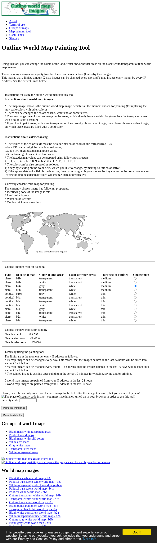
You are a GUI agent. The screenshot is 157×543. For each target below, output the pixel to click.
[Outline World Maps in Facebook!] (27, 458)
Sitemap (14, 38)
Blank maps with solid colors (26, 438)
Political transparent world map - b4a (31, 488)
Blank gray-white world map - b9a (30, 522)
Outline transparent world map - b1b (31, 502)
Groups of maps (19, 28)
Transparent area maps (22, 448)
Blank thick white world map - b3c (30, 478)
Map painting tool (20, 31)
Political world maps (21, 435)
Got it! (136, 532)
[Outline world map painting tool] (56, 462)
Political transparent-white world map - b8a (35, 481)
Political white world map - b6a (28, 492)
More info (89, 538)
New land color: (15, 334)
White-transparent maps (23, 452)
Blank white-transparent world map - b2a (34, 512)
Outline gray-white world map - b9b (31, 519)
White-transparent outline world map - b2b (35, 516)
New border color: (16, 342)
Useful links (16, 34)
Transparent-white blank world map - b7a (34, 498)
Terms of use (17, 24)
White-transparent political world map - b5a (35, 485)
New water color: (15, 338)
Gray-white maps (19, 445)
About (13, 21)
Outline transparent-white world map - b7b (35, 495)
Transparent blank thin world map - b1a (33, 509)
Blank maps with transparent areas (30, 431)
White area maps (19, 442)
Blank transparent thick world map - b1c (33, 505)
